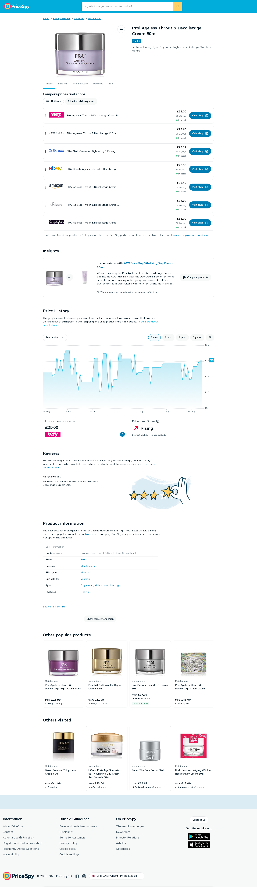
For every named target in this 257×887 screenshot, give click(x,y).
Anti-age (115, 585)
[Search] (177, 6)
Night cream (102, 585)
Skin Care (79, 18)
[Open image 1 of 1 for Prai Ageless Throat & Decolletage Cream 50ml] (80, 51)
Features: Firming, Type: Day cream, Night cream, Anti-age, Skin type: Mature (172, 49)
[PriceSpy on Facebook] (77, 876)
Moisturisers (94, 18)
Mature (85, 572)
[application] (128, 379)
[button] (53, 101)
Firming (85, 591)
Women (85, 578)
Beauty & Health (61, 18)
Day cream (87, 585)
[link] (128, 277)
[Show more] (46, 115)
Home (46, 18)
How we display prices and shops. (191, 235)
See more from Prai (54, 606)
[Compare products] (121, 29)
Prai (83, 559)
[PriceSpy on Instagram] (84, 876)
